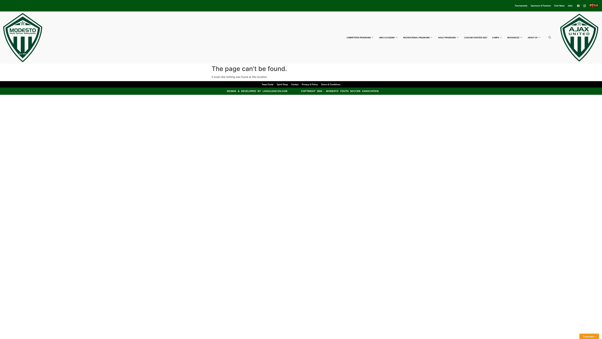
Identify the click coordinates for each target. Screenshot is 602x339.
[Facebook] (578, 5)
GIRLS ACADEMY (387, 38)
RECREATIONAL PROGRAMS (416, 38)
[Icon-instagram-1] (584, 5)
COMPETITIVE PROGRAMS (359, 38)
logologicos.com (275, 91)
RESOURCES (513, 38)
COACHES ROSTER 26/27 (475, 38)
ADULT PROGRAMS (447, 38)
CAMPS (495, 38)
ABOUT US (533, 38)
